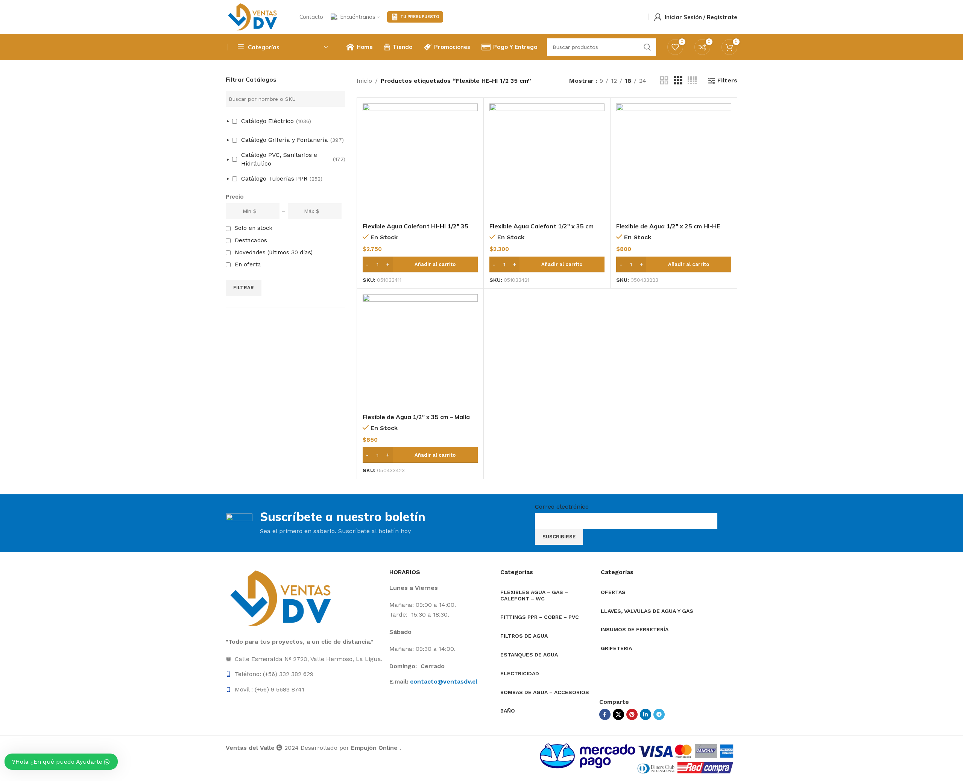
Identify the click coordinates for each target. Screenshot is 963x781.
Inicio (364, 80)
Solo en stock (253, 228)
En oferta (248, 264)
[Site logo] (253, 16)
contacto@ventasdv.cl (443, 681)
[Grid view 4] (692, 80)
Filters (727, 80)
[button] (420, 264)
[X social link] (618, 714)
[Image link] (282, 598)
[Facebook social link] (605, 714)
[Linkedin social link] (645, 714)
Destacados (251, 240)
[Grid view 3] (678, 80)
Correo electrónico (562, 506)
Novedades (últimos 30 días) (274, 252)
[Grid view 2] (664, 80)
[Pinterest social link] (632, 714)
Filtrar (243, 287)
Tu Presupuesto (419, 16)
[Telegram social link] (659, 714)
